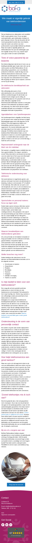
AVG (2, 513)
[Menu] (29, 8)
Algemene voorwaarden (8, 514)
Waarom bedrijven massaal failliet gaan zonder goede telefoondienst (14, 315)
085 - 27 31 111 (11, 508)
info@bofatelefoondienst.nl (13, 506)
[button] (16, 3)
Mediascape (16, 541)
